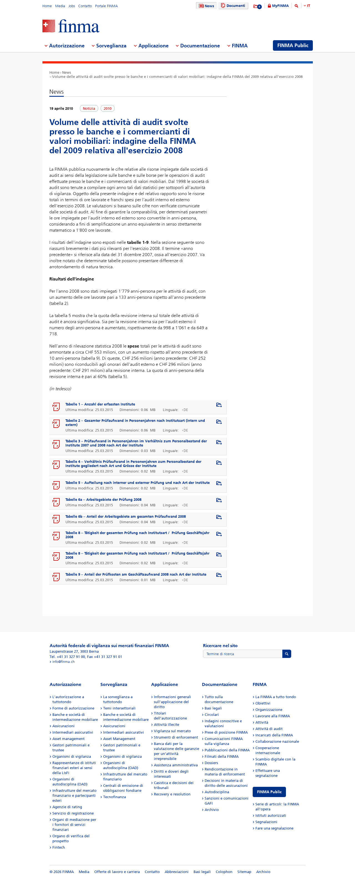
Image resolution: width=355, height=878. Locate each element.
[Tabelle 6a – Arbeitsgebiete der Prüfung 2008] (56, 502)
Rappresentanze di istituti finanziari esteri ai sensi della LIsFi (74, 768)
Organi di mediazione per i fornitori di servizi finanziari (74, 825)
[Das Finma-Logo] (71, 26)
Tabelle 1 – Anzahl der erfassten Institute (100, 404)
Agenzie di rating (67, 807)
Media (60, 6)
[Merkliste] (256, 6)
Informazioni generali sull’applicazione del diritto (172, 702)
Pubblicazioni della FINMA (227, 750)
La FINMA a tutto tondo (275, 697)
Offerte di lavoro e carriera (117, 872)
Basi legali (213, 708)
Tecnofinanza (114, 797)
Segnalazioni (266, 822)
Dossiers (211, 763)
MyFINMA (280, 6)
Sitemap (244, 872)
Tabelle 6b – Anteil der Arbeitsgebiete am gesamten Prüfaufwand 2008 (125, 516)
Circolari (212, 715)
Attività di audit (269, 729)
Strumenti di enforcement (176, 737)
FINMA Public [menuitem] (292, 45)
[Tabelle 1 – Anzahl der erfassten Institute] (56, 407)
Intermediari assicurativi (72, 732)
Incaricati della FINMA (274, 735)
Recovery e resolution (172, 794)
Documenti (236, 6)
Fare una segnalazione (274, 828)
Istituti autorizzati (270, 815)
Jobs (72, 6)
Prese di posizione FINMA (226, 732)
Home (47, 6)
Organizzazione (268, 710)
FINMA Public (269, 792)
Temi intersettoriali (119, 708)
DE (186, 410)
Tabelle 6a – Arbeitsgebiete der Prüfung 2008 (103, 499)
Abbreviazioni (177, 872)
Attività (261, 722)
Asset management (68, 739)
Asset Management (119, 739)
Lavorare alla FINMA (272, 716)
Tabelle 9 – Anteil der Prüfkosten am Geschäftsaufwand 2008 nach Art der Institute (135, 574)
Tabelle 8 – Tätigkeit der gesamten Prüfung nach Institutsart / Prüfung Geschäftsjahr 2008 (137, 535)
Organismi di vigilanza (71, 756)
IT (308, 6)
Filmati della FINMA (222, 756)
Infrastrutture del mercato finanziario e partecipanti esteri (74, 795)
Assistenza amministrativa (176, 765)
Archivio (212, 810)
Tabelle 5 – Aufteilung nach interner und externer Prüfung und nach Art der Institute (137, 483)
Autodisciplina (217, 792)
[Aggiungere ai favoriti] (219, 405)
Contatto (85, 6)
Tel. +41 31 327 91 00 (67, 657)
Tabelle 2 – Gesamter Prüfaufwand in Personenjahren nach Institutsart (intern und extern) (135, 422)
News (209, 6)
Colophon (224, 872)
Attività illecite (166, 725)
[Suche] (296, 6)
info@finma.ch (63, 662)
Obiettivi (262, 703)
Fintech (58, 847)
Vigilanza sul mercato (172, 731)
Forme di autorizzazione (73, 708)
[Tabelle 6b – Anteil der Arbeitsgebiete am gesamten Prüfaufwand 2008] (56, 519)
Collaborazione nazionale (277, 741)
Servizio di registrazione (73, 813)
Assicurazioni (63, 726)
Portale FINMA (106, 6)
